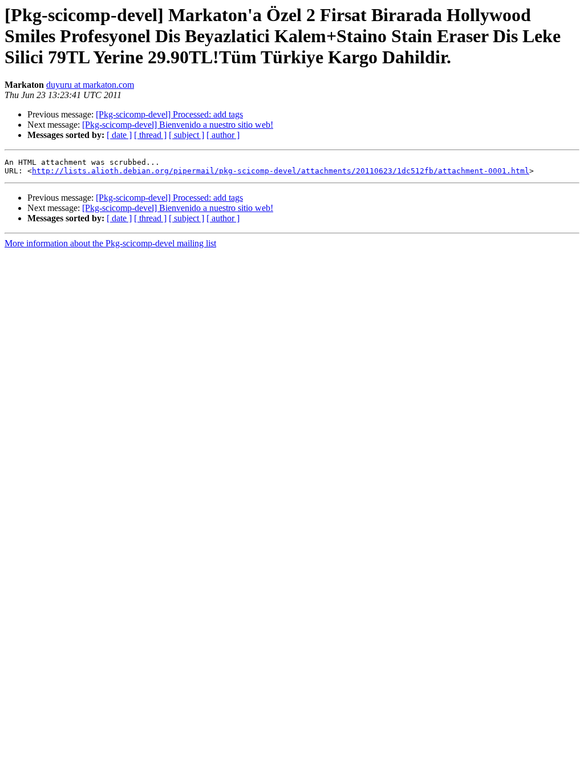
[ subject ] (186, 135)
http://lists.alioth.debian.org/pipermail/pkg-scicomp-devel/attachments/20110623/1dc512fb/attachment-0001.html (280, 171)
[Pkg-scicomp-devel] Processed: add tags (169, 114)
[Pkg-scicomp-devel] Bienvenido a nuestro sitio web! (177, 124)
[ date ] (119, 135)
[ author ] (223, 135)
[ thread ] (150, 135)
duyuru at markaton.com (90, 85)
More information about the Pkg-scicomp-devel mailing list (110, 243)
